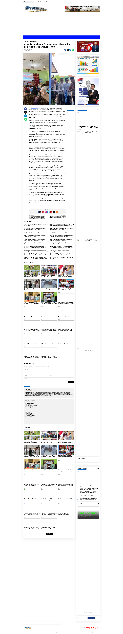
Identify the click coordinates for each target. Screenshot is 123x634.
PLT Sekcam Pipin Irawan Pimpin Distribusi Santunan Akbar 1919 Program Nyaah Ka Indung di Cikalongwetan (61, 254)
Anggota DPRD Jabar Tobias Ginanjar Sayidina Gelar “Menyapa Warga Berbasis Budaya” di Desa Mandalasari (36, 254)
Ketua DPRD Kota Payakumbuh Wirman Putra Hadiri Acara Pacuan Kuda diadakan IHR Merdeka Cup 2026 (89, 489)
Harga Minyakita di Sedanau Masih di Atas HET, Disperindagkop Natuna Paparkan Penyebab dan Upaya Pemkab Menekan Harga (61, 251)
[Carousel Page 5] (91, 612)
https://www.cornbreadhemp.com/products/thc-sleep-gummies (46, 392)
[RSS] (57, 212)
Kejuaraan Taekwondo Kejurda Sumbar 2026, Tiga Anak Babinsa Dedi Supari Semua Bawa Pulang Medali (89, 486)
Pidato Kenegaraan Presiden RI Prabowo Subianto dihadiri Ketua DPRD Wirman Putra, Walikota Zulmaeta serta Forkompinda (62, 232)
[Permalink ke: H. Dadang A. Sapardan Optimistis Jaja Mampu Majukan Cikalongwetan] (49, 310)
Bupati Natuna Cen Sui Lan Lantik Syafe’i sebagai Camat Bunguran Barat (61, 258)
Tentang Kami (56, 632)
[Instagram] (46, 212)
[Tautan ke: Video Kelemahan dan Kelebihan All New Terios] (80, 184)
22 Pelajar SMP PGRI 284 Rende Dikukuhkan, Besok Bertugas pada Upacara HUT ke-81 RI (34, 229)
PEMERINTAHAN (27, 50)
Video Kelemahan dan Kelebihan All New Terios (91, 132)
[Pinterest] (43, 212)
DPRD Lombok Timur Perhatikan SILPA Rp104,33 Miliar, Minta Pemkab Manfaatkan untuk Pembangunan (88, 513)
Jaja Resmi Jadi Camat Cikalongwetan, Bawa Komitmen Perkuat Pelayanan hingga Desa (61, 243)
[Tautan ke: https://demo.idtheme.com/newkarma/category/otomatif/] (98, 109)
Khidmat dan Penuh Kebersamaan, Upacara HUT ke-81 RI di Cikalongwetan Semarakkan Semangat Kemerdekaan (62, 225)
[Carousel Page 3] (88, 612)
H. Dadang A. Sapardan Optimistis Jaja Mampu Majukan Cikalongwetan (35, 243)
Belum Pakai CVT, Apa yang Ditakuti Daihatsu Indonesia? (91, 240)
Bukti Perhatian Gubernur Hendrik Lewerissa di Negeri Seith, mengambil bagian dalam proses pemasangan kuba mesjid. (36, 258)
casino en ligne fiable (28, 416)
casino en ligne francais (29, 406)
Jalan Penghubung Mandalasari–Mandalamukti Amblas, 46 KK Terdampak (36, 225)
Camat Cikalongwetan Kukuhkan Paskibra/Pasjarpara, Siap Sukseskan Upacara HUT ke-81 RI (62, 229)
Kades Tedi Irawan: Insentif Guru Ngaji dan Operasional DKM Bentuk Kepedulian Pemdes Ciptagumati (61, 236)
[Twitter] (40, 212)
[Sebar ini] (65, 50)
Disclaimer (68, 632)
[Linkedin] (48, 212)
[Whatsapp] (73, 50)
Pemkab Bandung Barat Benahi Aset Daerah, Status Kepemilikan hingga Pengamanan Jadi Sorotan (34, 240)
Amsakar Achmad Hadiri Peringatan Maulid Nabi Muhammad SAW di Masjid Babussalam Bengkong (57, 216)
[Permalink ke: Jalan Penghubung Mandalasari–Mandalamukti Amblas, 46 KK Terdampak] (32, 269)
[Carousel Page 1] (84, 612)
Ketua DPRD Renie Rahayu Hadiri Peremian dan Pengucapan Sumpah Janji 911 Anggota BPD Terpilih (35, 247)
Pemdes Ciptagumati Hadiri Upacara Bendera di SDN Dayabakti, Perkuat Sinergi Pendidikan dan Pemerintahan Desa (61, 247)
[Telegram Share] (70, 50)
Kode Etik (62, 632)
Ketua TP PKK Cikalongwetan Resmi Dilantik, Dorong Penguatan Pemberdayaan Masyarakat (61, 240)
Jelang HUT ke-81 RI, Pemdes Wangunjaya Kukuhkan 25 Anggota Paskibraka (35, 232)
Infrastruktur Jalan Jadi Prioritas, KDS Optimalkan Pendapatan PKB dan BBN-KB (88, 127)
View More (49, 533)
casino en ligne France (28, 409)
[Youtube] (51, 212)
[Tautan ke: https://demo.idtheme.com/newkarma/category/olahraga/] (98, 468)
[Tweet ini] (68, 50)
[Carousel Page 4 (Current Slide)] (90, 612)
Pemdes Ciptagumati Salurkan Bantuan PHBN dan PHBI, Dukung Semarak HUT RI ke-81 (36, 236)
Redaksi (73, 632)
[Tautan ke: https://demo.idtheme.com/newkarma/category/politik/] (98, 504)
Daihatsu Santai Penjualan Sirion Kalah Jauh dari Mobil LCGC (91, 348)
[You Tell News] (36, 8)
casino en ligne (28, 400)
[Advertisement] (61, 25)
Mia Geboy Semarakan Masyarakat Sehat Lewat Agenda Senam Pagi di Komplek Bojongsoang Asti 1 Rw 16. (88, 499)
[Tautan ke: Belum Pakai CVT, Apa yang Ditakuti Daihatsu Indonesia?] (80, 292)
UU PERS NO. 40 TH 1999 (87, 632)
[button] (99, 2)
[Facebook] (38, 212)
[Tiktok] (54, 212)
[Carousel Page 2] (86, 612)
